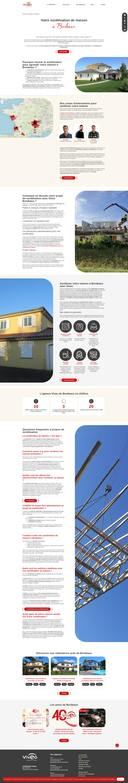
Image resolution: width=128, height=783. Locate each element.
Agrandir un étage (84, 764)
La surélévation (51, 4)
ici (115, 779)
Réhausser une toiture (85, 766)
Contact (103, 4)
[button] (38, 136)
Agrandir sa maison (84, 760)
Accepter (120, 779)
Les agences (30, 14)
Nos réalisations (80, 4)
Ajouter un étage (83, 762)
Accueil (24, 14)
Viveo (92, 4)
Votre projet (66, 4)
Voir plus (64, 740)
